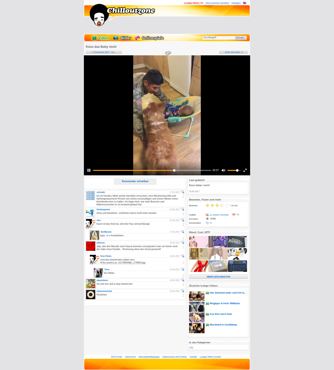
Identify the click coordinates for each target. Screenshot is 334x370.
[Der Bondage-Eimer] (218, 259)
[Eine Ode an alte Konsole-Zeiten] (218, 271)
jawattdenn (102, 280)
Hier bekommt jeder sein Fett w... (228, 292)
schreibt (101, 192)
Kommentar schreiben (135, 181)
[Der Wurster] (237, 247)
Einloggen (236, 3)
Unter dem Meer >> (234, 52)
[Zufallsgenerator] (167, 53)
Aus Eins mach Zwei (221, 314)
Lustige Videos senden (210, 356)
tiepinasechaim (104, 291)
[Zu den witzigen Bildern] (122, 40)
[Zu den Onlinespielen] (150, 40)
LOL (191, 347)
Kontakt (193, 356)
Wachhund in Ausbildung (223, 324)
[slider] (152, 170)
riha (99, 220)
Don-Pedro (106, 256)
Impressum (130, 356)
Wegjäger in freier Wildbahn (225, 303)
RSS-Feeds (116, 356)
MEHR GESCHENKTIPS (218, 277)
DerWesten (106, 232)
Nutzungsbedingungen (149, 356)
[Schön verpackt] (198, 271)
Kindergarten (103, 209)
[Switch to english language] (244, 3)
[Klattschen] (237, 259)
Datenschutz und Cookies (175, 356)
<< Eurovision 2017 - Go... (103, 52)
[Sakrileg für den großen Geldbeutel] (198, 259)
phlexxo (101, 243)
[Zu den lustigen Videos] (100, 40)
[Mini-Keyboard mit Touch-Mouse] (237, 271)
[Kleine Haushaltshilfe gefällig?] (218, 247)
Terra (106, 269)
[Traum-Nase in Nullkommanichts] (198, 247)
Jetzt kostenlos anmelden (217, 3)
